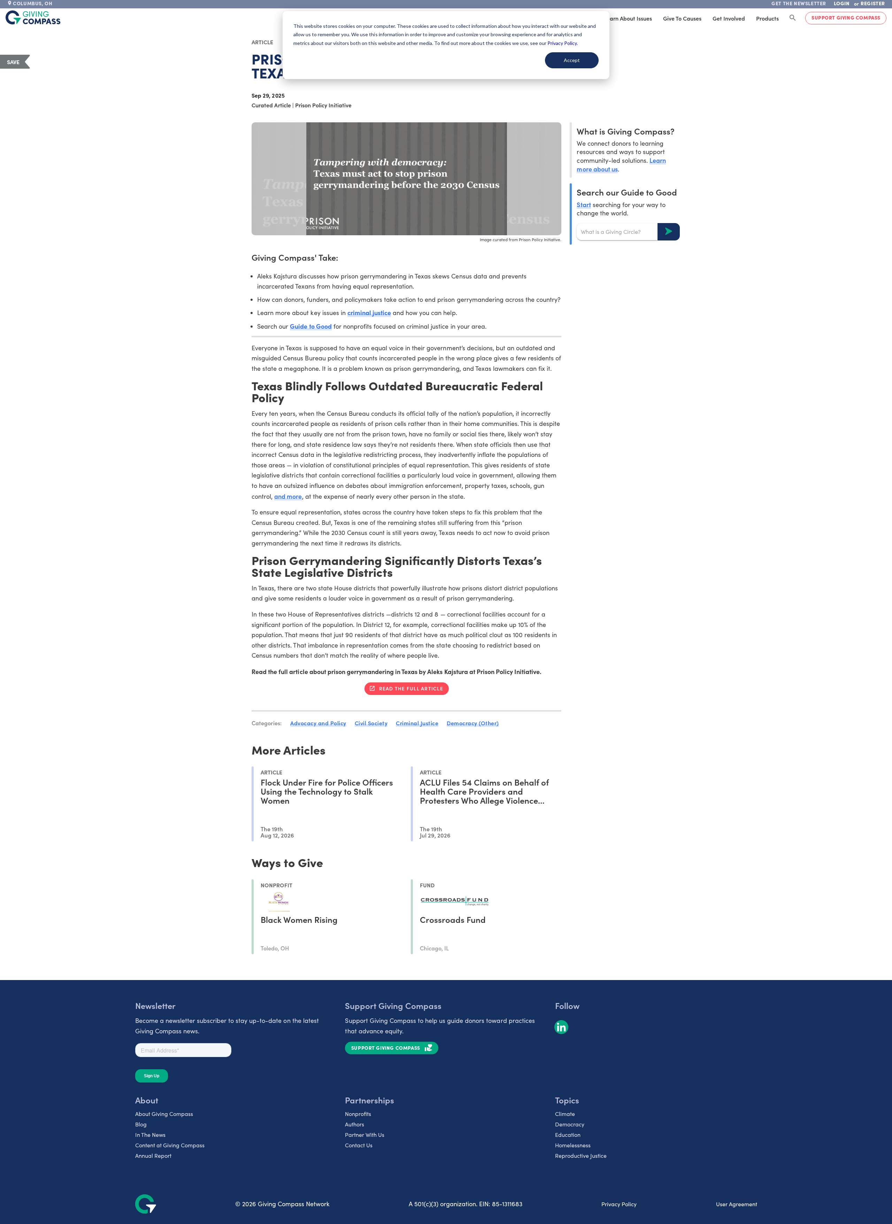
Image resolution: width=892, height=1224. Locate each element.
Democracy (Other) (473, 723)
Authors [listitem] (354, 1124)
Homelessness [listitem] (573, 1145)
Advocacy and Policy (318, 723)
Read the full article (411, 688)
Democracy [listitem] (569, 1124)
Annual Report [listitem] (153, 1155)
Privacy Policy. (562, 43)
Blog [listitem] (141, 1124)
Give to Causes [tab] (682, 18)
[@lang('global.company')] (33, 17)
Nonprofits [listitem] (358, 1113)
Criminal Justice (417, 723)
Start (584, 204)
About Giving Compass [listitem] (164, 1113)
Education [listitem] (567, 1134)
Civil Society (371, 723)
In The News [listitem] (150, 1134)
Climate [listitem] (565, 1113)
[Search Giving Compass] (792, 18)
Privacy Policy (619, 1204)
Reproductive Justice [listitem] (581, 1155)
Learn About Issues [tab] (628, 18)
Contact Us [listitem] (358, 1145)
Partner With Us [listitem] (364, 1134)
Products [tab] (767, 18)
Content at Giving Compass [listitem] (170, 1145)
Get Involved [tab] (729, 18)
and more (288, 496)
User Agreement (736, 1204)
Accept (572, 60)
